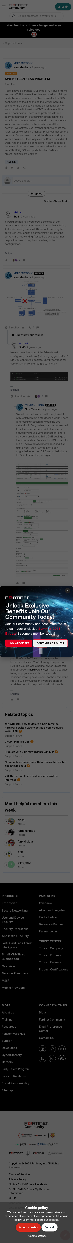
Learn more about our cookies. (41, 1219)
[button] (37, 1235)
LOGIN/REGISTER (19, 643)
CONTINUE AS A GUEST (50, 643)
